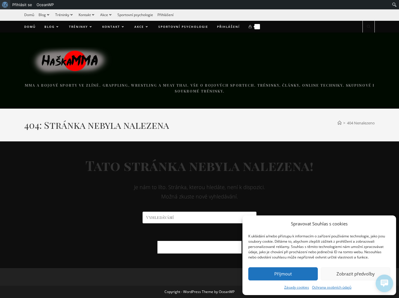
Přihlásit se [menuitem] (22, 4)
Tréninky (62, 14)
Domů (29, 14)
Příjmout (283, 274)
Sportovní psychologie (135, 14)
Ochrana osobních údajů (331, 287)
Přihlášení (165, 14)
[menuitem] (5, 4)
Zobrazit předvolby (355, 274)
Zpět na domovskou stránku (199, 247)
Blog (42, 14)
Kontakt (85, 14)
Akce (104, 14)
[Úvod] (339, 123)
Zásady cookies (296, 287)
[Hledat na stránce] (369, 27)
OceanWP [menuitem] (45, 4)
